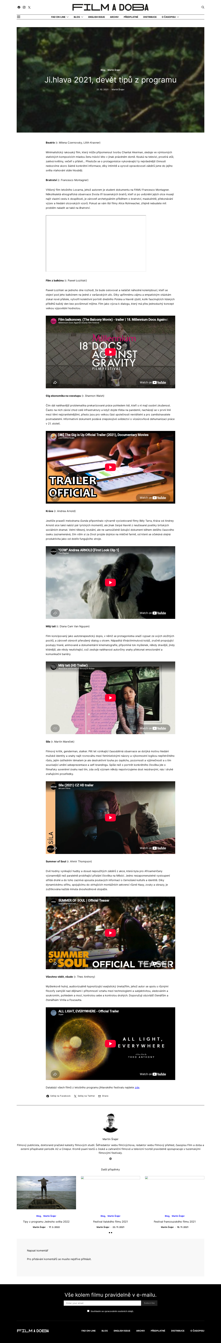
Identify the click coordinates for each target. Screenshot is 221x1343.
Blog (77, 17)
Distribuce (150, 17)
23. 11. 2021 (118, 1227)
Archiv (114, 17)
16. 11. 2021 (182, 1227)
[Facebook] (19, 7)
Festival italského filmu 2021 (110, 1221)
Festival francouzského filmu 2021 (175, 1221)
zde (137, 1087)
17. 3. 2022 (54, 1227)
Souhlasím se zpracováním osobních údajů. (112, 1311)
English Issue (96, 17)
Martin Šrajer (114, 70)
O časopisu (169, 17)
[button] (109, 1233)
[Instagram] (24, 7)
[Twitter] (29, 7)
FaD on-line (58, 17)
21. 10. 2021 (102, 89)
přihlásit (86, 1259)
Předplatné (131, 17)
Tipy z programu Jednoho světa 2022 (46, 1221)
